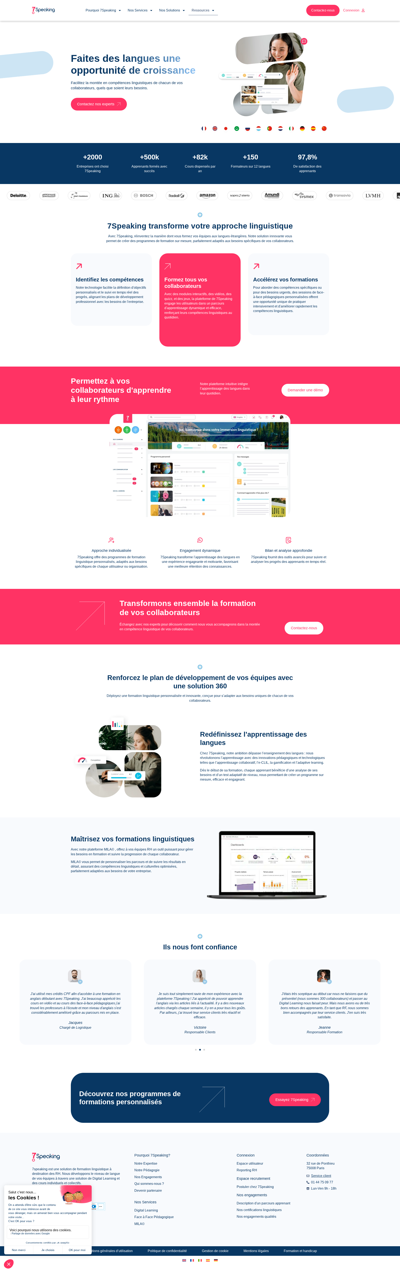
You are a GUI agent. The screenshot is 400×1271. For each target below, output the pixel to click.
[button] (196, 1050)
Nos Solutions (169, 10)
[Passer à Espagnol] (208, 1260)
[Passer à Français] (192, 1260)
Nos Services (138, 10)
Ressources (200, 10)
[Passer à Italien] (200, 1260)
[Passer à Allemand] (216, 1260)
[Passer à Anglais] (184, 1260)
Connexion (351, 10)
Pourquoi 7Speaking (101, 10)
